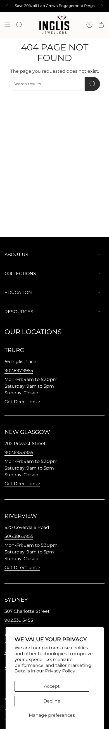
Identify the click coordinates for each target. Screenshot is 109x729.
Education (18, 292)
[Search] (92, 84)
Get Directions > (22, 401)
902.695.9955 (18, 452)
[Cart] (101, 24)
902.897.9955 (18, 370)
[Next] (102, 5)
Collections (20, 273)
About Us (16, 254)
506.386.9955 (18, 536)
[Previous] (7, 5)
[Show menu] (7, 24)
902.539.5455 (18, 620)
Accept (52, 686)
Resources (18, 311)
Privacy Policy (60, 671)
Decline (51, 701)
